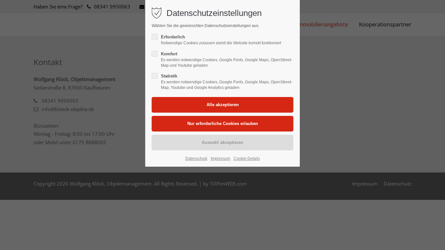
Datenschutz (196, 158)
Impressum (220, 158)
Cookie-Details (247, 158)
